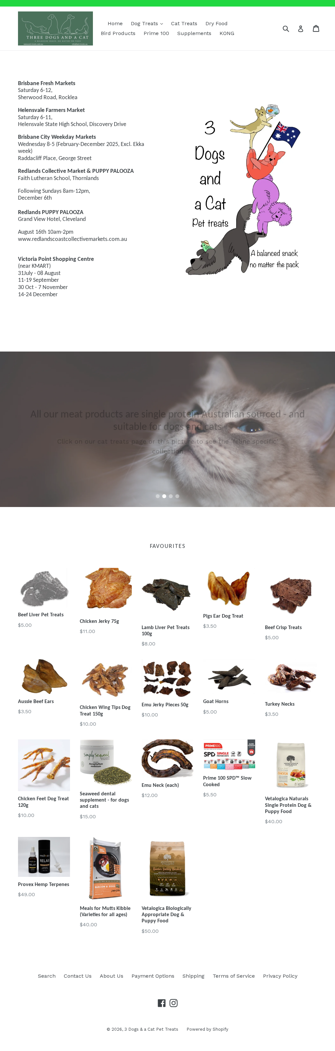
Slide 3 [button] (171, 496)
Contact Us (78, 976)
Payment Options (153, 976)
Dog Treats (148, 23)
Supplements (194, 33)
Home (115, 23)
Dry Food (216, 23)
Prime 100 (156, 33)
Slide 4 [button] (177, 496)
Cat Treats (184, 23)
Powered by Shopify (207, 1029)
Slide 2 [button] (164, 496)
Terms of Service (234, 976)
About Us (111, 976)
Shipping (193, 976)
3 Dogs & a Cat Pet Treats (151, 1029)
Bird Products (118, 33)
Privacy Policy (280, 976)
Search (47, 976)
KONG (227, 33)
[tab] (158, 496)
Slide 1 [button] (158, 496)
